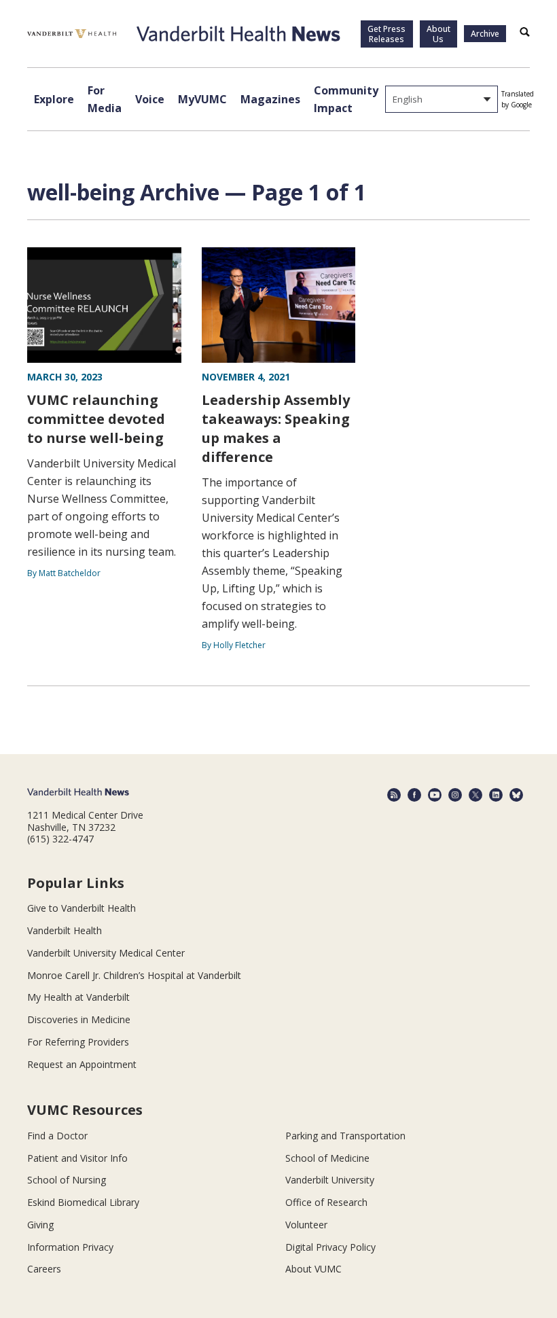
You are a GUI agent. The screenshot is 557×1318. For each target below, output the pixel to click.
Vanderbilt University (329, 1179)
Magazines (270, 99)
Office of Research (326, 1202)
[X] (475, 795)
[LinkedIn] (496, 795)
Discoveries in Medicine (78, 1019)
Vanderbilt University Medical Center (106, 952)
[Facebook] (414, 795)
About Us (438, 34)
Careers (44, 1268)
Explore (54, 99)
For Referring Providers (78, 1041)
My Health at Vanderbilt (78, 997)
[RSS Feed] (394, 795)
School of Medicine (327, 1158)
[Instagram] (455, 795)
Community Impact (346, 99)
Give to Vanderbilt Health (81, 908)
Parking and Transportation (345, 1135)
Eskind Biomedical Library (83, 1202)
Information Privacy (70, 1247)
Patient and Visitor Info (77, 1158)
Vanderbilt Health (64, 930)
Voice (149, 99)
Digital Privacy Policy (330, 1247)
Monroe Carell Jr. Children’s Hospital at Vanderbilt (134, 975)
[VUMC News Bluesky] (516, 795)
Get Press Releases (386, 34)
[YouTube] (435, 795)
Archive (485, 33)
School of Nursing (66, 1179)
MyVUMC (202, 99)
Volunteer (306, 1224)
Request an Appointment (82, 1064)
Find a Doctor (57, 1135)
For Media (105, 99)
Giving (40, 1224)
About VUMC (313, 1268)
